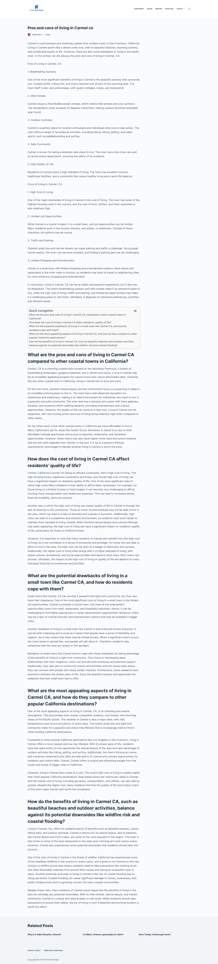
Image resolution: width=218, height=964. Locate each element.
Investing (169, 9)
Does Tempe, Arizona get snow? (155, 934)
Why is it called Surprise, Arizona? (44, 934)
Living (47, 35)
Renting (158, 9)
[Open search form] (189, 9)
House (149, 9)
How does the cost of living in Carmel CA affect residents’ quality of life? (70, 322)
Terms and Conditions (53, 950)
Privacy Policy (34, 950)
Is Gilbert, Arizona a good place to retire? (103, 934)
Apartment (139, 9)
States (179, 9)
